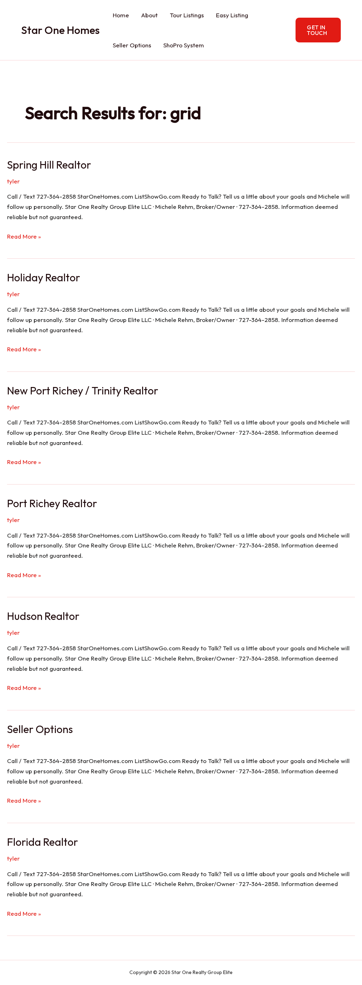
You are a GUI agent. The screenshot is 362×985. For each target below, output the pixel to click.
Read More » (24, 237)
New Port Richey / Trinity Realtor (82, 390)
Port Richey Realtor (52, 503)
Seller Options (132, 45)
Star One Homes (60, 30)
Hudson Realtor (43, 616)
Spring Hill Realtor (49, 164)
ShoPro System (183, 45)
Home (121, 15)
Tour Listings (187, 15)
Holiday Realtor (43, 277)
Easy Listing (232, 15)
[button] (318, 30)
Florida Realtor (42, 842)
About (149, 15)
